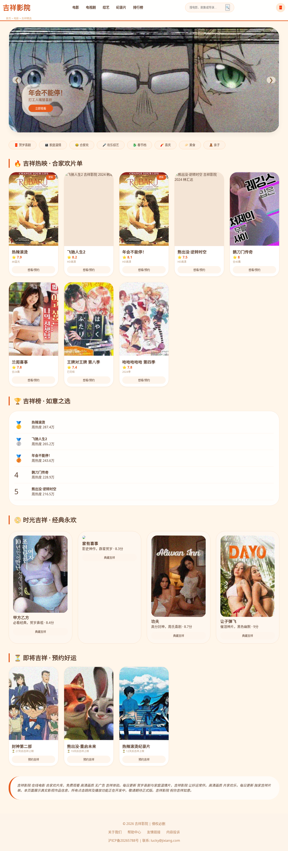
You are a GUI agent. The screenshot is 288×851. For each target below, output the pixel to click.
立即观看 (40, 108)
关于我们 (115, 832)
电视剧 (91, 7)
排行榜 (138, 7)
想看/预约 (33, 270)
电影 (75, 7)
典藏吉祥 (40, 631)
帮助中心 (134, 832)
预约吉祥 (33, 759)
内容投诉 (173, 832)
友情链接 (153, 832)
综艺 (106, 7)
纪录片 (121, 7)
